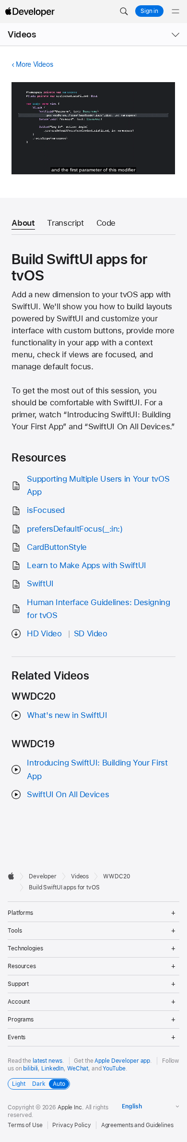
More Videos (34, 64)
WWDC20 (116, 876)
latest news (47, 1060)
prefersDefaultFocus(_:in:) (74, 529)
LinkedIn (52, 1068)
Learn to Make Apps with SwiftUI (86, 565)
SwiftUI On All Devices (68, 794)
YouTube (114, 1068)
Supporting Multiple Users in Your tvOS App (98, 485)
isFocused (46, 510)
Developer (43, 876)
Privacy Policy (71, 1125)
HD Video (44, 633)
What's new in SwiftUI (67, 715)
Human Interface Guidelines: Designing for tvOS (98, 608)
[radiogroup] (39, 1084)
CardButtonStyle (56, 547)
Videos (22, 34)
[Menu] (175, 11)
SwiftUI (40, 583)
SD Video (90, 633)
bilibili (30, 1068)
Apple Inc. (71, 1107)
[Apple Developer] (29, 11)
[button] (123, 11)
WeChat (77, 1068)
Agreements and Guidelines (137, 1125)
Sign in (149, 11)
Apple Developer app (122, 1060)
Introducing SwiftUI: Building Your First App (97, 769)
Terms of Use (25, 1125)
